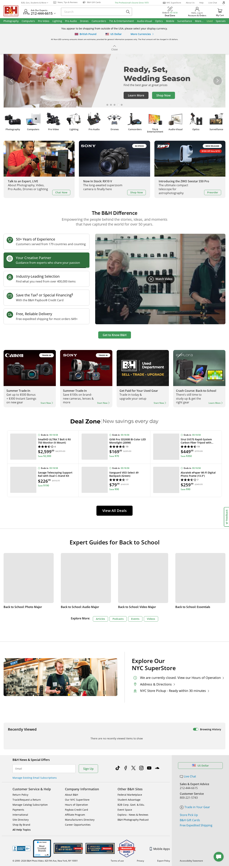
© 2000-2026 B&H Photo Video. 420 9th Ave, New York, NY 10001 (45, 860)
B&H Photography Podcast (133, 819)
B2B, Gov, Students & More (33, 2)
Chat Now (61, 192)
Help (201, 2)
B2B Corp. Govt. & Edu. (131, 804)
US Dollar (203, 765)
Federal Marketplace (130, 794)
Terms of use (117, 860)
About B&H (71, 794)
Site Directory (21, 819)
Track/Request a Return (27, 799)
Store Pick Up (189, 815)
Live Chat (212, 2)
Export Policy (163, 860)
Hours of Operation (76, 804)
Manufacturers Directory (79, 819)
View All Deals (114, 510)
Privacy (140, 860)
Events (135, 618)
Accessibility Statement (191, 860)
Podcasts (118, 618)
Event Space (125, 809)
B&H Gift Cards (190, 820)
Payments (18, 809)
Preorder (212, 192)
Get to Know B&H (114, 335)
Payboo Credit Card (76, 809)
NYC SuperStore (174, 2)
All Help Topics (22, 829)
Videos (151, 618)
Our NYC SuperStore (77, 799)
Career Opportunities (78, 824)
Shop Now (136, 192)
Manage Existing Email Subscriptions (35, 777)
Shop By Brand (21, 824)
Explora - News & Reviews (133, 814)
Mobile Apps (161, 849)
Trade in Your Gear (197, 807)
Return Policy (20, 794)
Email (18, 768)
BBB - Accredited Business (21, 848)
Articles (100, 618)
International (20, 814)
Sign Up (88, 769)
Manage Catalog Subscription (30, 804)
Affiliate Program (75, 814)
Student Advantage (129, 799)
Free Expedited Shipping (196, 825)
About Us (190, 2)
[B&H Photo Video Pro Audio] (12, 11)
